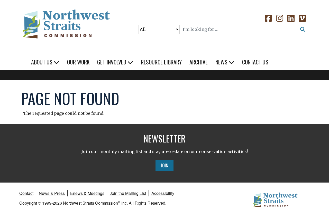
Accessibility (162, 193)
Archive (198, 62)
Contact (26, 193)
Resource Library (161, 62)
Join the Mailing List (128, 193)
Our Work (78, 62)
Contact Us (255, 62)
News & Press (52, 193)
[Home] (65, 23)
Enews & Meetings (87, 193)
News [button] (222, 62)
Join (164, 165)
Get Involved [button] (112, 62)
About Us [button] (42, 62)
